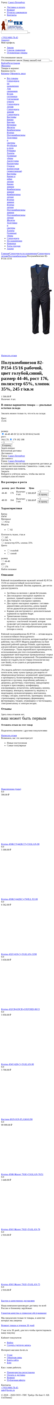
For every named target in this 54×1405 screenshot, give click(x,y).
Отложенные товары (17, 52)
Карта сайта (13, 1360)
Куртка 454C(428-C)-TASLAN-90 (17, 1064)
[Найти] (29, 32)
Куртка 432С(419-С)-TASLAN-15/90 (19, 954)
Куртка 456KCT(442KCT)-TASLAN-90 (20, 844)
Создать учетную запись (19, 1345)
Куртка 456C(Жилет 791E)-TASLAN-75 (20, 1284)
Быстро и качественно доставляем (18, 1301)
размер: (4, 431)
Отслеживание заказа (11, 60)
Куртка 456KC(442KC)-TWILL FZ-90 (19, 899)
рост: (3, 436)
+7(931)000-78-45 (9, 1387)
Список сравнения (16, 50)
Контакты (12, 15)
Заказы (10, 47)
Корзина (5, 73)
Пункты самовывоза (17, 12)
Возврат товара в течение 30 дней (17, 1325)
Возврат (11, 10)
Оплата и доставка (16, 1375)
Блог (9, 1362)
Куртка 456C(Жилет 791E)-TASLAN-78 (20, 1229)
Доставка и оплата (16, 7)
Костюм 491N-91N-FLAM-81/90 (17, 1119)
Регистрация (13, 63)
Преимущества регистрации (21, 1372)
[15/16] (4, 428)
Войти (4, 63)
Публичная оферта (16, 1380)
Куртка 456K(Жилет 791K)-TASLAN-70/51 (22, 1174)
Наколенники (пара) (11, 789)
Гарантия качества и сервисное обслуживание (24, 1313)
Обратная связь (14, 1357)
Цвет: (4, 418)
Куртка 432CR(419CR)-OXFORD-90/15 (20, 1009)
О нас (10, 1355)
